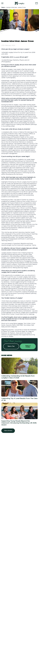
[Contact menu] (36, 3)
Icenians (20, 323)
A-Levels (16, 57)
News (3, 7)
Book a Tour (11, 346)
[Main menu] (2, 3)
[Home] (19, 3)
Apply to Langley (27, 346)
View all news (8, 430)
